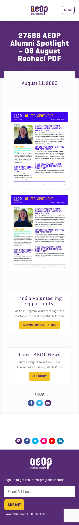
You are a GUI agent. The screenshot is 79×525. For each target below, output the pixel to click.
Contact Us (38, 514)
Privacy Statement (16, 514)
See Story (39, 376)
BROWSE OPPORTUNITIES (39, 325)
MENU (68, 10)
